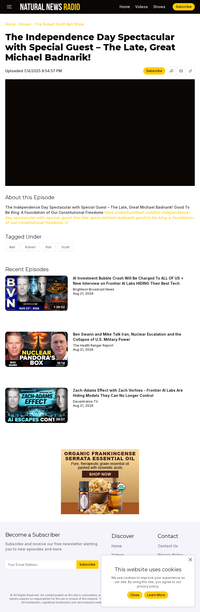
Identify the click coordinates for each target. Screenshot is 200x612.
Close (134, 595)
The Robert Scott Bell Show (59, 24)
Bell (12, 247)
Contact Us (168, 546)
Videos (141, 6)
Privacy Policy (170, 555)
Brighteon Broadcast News (93, 289)
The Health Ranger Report (93, 345)
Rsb (49, 247)
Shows (159, 6)
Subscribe (87, 564)
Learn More (156, 595)
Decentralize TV (85, 401)
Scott (65, 247)
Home (125, 6)
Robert (30, 247)
